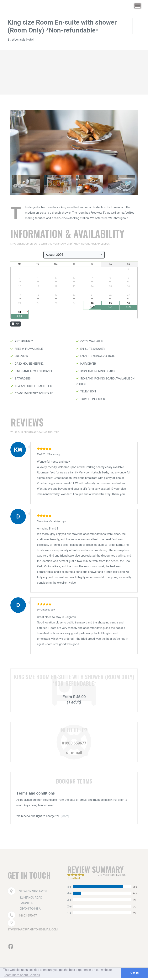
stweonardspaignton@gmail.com (33, 929)
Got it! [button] (134, 972)
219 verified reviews (112, 874)
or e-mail (74, 752)
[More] (65, 816)
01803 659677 (74, 743)
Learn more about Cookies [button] (22, 975)
